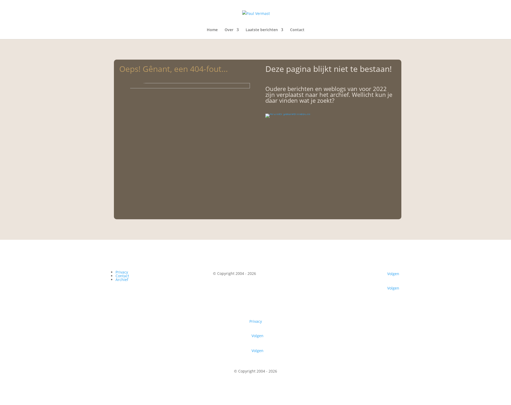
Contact (297, 30)
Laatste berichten (262, 30)
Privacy (122, 272)
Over (229, 30)
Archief (122, 279)
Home (212, 30)
